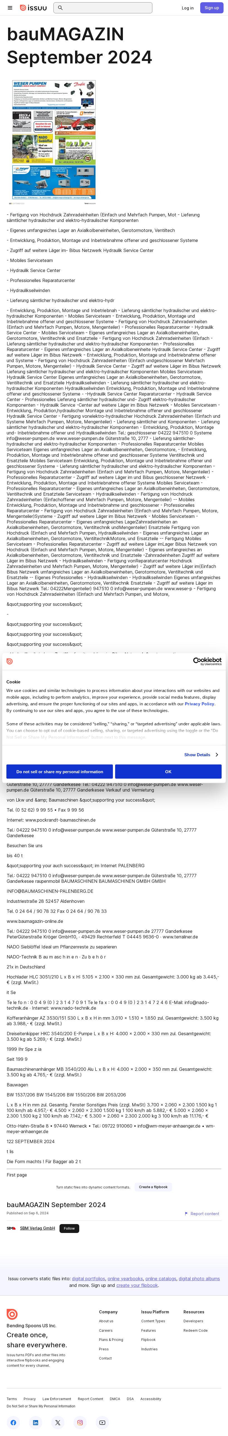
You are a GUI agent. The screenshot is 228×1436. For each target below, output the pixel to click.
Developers (193, 1321)
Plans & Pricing (111, 1340)
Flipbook (148, 1340)
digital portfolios (88, 1278)
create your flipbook (137, 1285)
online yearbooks (125, 1278)
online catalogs (160, 1278)
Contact (105, 1358)
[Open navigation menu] (10, 7)
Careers (106, 1330)
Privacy (30, 1399)
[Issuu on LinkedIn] (35, 1422)
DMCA (115, 1399)
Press (104, 1349)
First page (17, 1175)
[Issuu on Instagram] (80, 1422)
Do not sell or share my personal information (59, 771)
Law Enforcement (57, 1399)
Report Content (90, 1399)
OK (168, 771)
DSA (130, 1399)
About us (106, 1321)
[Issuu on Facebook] (13, 1422)
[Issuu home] (33, 8)
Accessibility (150, 1399)
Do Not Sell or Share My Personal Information (41, 1406)
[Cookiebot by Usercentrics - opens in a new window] (197, 661)
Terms (12, 1399)
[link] (187, 7)
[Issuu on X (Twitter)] (58, 1422)
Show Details (197, 754)
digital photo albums (199, 1278)
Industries (149, 1349)
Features (148, 1330)
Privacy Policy (199, 703)
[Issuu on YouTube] (102, 1422)
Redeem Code (196, 1330)
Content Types (153, 1321)
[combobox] (108, 8)
